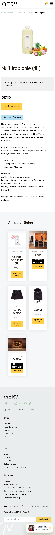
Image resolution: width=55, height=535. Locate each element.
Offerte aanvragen (38, 261)
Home (3, 13)
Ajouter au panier (11, 106)
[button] (51, 4)
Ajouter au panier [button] (17, 274)
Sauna (10, 13)
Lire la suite (38, 266)
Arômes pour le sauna (24, 13)
